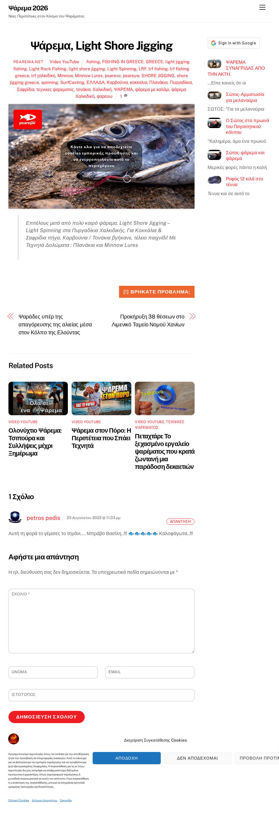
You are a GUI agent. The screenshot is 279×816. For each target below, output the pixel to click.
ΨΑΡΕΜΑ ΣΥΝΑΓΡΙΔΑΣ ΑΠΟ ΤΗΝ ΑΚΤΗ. (236, 68)
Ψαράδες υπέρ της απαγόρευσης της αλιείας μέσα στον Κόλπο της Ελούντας (55, 324)
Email (114, 672)
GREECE (154, 61)
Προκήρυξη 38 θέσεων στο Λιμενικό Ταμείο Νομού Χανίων (148, 320)
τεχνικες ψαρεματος (55, 89)
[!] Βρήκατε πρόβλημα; (156, 292)
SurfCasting (72, 82)
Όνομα (19, 672)
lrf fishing (158, 68)
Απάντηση (180, 522)
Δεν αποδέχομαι (197, 758)
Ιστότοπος (24, 694)
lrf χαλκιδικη (43, 75)
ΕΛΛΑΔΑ (96, 82)
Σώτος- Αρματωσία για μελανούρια (245, 97)
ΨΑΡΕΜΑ (123, 89)
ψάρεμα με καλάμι (152, 89)
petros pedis (43, 517)
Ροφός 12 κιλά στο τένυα (244, 181)
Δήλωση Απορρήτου (44, 800)
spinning (49, 82)
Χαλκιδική (102, 89)
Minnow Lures (89, 75)
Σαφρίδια (25, 89)
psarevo (113, 75)
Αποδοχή (127, 758)
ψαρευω (105, 96)
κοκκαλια (138, 82)
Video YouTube (64, 61)
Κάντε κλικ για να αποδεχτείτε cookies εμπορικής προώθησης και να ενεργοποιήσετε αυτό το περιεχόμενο (101, 156)
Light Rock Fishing (47, 68)
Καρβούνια (117, 82)
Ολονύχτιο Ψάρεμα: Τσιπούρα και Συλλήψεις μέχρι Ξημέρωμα (35, 442)
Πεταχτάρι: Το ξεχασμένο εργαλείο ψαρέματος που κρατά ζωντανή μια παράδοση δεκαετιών (165, 451)
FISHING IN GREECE (123, 61)
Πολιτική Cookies (18, 800)
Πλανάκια (158, 82)
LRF (142, 68)
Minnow (65, 75)
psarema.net (28, 61)
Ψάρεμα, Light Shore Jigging (101, 45)
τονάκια (83, 89)
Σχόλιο (21, 594)
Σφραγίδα (66, 800)
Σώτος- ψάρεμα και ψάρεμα (245, 155)
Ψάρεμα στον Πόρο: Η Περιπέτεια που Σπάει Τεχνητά (101, 438)
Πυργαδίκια (181, 82)
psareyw (131, 75)
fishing (93, 61)
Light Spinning (122, 68)
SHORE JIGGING (158, 75)
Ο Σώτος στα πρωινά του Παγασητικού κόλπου (247, 126)
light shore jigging (87, 68)
